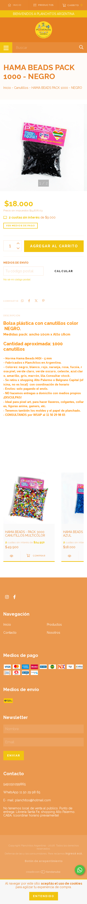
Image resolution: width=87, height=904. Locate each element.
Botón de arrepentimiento (43, 861)
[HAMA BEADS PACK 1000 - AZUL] (70, 556)
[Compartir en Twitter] (36, 300)
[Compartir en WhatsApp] (22, 300)
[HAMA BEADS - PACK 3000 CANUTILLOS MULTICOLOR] (12, 556)
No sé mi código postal (16, 279)
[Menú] (6, 47)
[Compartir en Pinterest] (43, 300)
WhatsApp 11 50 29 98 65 (21, 792)
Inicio (7, 88)
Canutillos (21, 88)
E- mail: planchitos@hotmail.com (27, 800)
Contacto (10, 632)
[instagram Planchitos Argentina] (6, 597)
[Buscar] (81, 47)
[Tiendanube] (43, 872)
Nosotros (53, 632)
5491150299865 (14, 784)
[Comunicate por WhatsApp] (80, 870)
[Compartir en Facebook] (29, 300)
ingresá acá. (74, 853)
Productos (54, 624)
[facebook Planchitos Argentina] (14, 597)
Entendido (43, 896)
